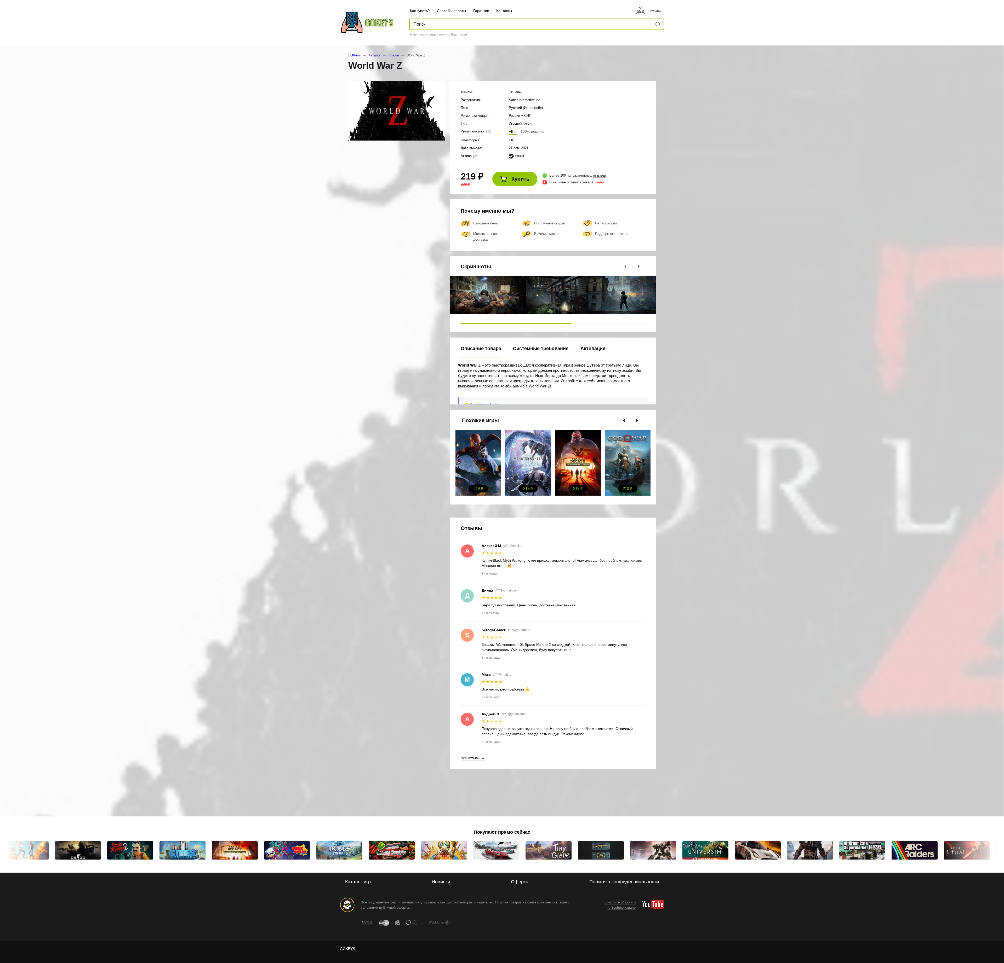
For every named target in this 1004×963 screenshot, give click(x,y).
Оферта (519, 881)
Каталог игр (358, 881)
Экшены (515, 92)
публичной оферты (394, 907)
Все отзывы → (473, 758)
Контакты (504, 11)
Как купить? (420, 11)
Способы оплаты (451, 11)
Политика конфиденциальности (624, 881)
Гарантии (481, 11)
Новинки (441, 881)
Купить (519, 179)
